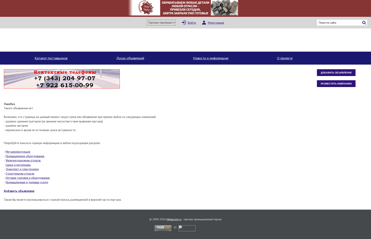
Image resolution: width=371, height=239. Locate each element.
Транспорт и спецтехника (22, 169)
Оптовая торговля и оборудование (28, 178)
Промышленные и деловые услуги (27, 182)
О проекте (285, 58)
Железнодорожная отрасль (23, 160)
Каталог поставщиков (51, 58)
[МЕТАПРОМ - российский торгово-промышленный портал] (40, 40)
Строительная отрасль (20, 173)
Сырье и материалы (18, 165)
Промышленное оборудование (25, 156)
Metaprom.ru (174, 219)
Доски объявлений (130, 58)
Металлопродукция (18, 152)
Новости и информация (210, 58)
